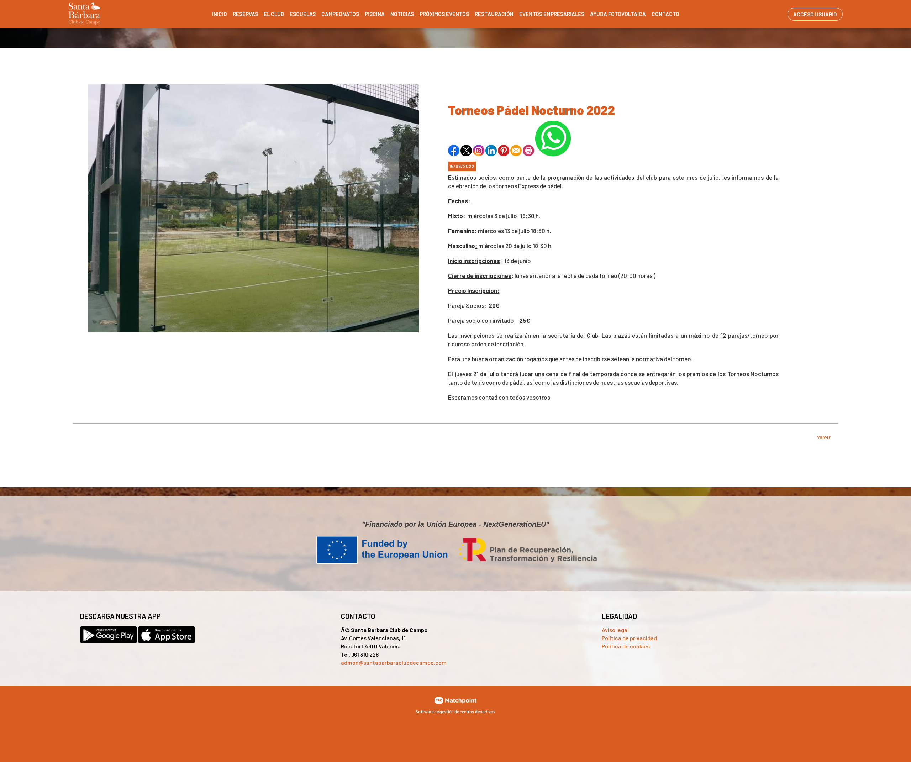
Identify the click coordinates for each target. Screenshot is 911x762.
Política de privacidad (629, 638)
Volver (824, 437)
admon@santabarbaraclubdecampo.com (394, 662)
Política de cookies (626, 646)
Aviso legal (615, 629)
